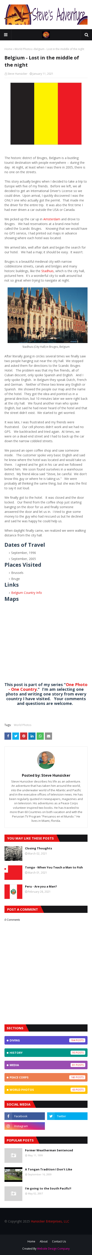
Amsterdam (51, 219)
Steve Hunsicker (17, 74)
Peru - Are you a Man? (41, 886)
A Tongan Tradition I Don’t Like (48, 1169)
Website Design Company (53, 1249)
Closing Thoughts (38, 848)
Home (8, 49)
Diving (42, 1040)
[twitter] (67, 1116)
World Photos (23, 49)
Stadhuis (47, 271)
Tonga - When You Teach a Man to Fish (54, 867)
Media (42, 1065)
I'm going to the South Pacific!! (48, 1188)
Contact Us (59, 1241)
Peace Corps (42, 1077)
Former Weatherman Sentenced (49, 1150)
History (42, 1053)
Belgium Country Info (26, 592)
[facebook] (24, 1116)
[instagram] (24, 1126)
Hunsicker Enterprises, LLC (50, 1221)
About (44, 1241)
